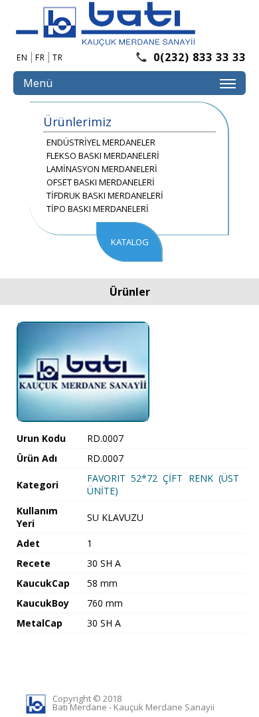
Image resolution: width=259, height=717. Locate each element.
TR (57, 57)
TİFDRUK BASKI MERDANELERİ (104, 195)
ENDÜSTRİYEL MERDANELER (100, 142)
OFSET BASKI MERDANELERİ (100, 182)
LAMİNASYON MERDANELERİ (101, 169)
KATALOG (130, 242)
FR (40, 57)
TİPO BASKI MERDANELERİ (97, 209)
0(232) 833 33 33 (199, 57)
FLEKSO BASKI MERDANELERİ (102, 155)
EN (22, 57)
